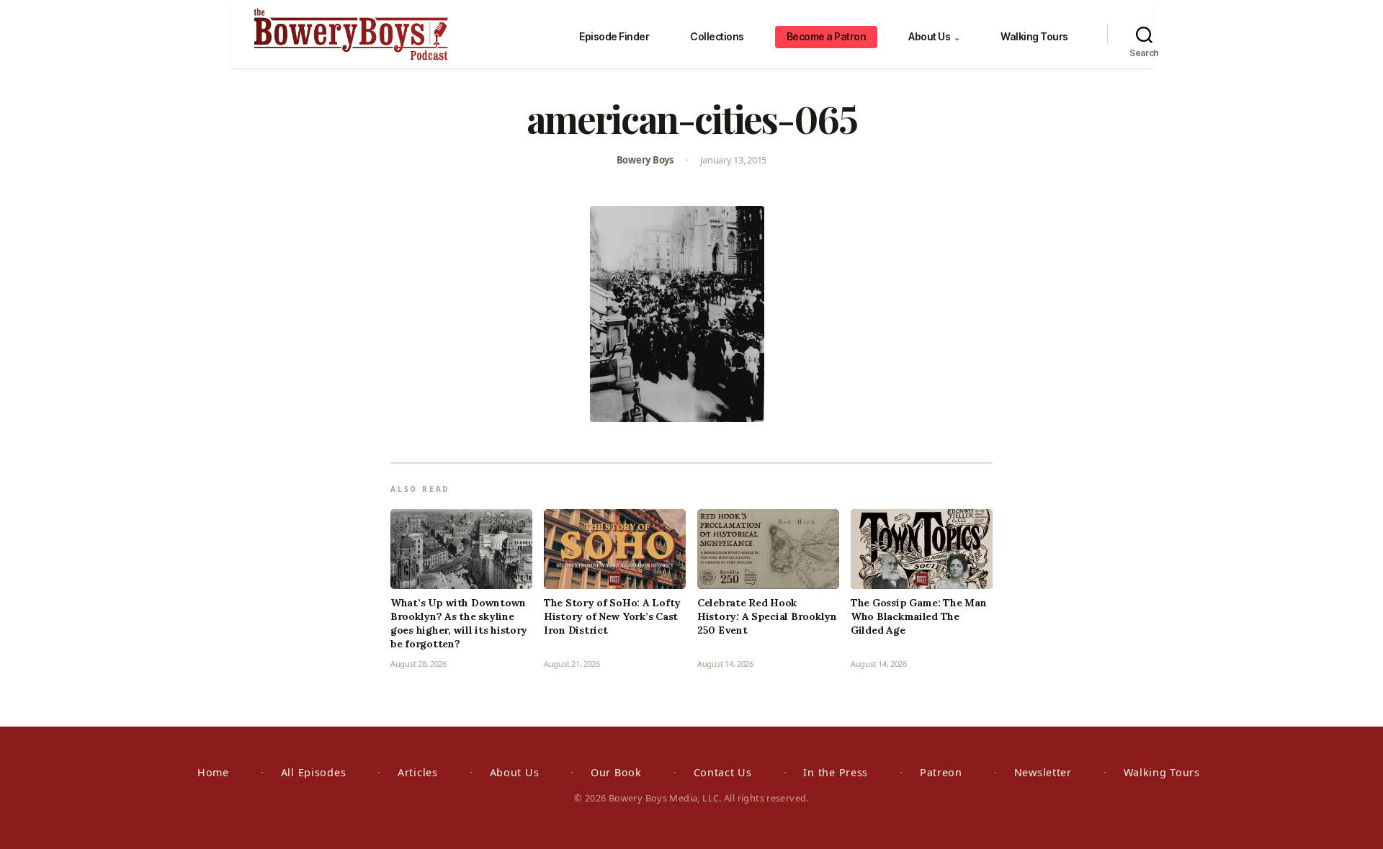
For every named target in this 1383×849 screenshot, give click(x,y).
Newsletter (1043, 772)
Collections (717, 36)
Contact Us (723, 772)
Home (213, 772)
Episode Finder (614, 36)
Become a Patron (827, 36)
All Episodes (313, 772)
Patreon (941, 772)
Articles (418, 772)
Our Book (616, 772)
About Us (933, 36)
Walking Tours (1034, 36)
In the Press (835, 772)
